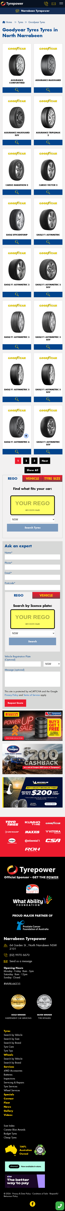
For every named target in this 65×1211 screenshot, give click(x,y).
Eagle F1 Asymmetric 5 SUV (48, 390)
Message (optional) (14, 669)
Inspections (9, 1078)
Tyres (7, 1031)
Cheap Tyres (10, 1137)
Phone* (8, 562)
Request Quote (15, 703)
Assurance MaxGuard (48, 80)
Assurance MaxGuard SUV (17, 134)
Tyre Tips (8, 1050)
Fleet (7, 1102)
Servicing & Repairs (14, 1082)
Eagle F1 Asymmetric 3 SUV (48, 338)
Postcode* (10, 583)
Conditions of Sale (40, 1193)
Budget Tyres (10, 1133)
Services (9, 1066)
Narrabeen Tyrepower (34, 10)
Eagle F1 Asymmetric (48, 235)
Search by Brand (12, 1042)
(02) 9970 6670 (19, 955)
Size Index (9, 1125)
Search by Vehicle (13, 1035)
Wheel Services (12, 1090)
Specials (9, 1094)
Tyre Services (10, 1086)
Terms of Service (32, 695)
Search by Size (11, 1038)
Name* (8, 552)
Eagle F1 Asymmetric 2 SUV (48, 286)
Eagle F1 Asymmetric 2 (16, 284)
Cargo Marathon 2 (17, 185)
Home (8, 22)
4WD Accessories (13, 1070)
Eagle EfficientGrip (17, 235)
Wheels (8, 1054)
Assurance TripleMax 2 (48, 134)
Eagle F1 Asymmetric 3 (16, 337)
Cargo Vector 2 (48, 185)
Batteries (8, 1074)
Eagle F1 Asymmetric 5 (16, 389)
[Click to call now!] (46, 4)
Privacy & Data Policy (21, 1193)
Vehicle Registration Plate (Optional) (18, 658)
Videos (8, 1115)
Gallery (8, 1110)
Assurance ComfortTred (17, 81)
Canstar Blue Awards (14, 1129)
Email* (8, 573)
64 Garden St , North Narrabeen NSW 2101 (33, 947)
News (7, 1106)
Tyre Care (9, 1046)
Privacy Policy (11, 695)
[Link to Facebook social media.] (32, 1204)
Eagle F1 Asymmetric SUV (48, 443)
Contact (8, 1098)
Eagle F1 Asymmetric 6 (16, 442)
